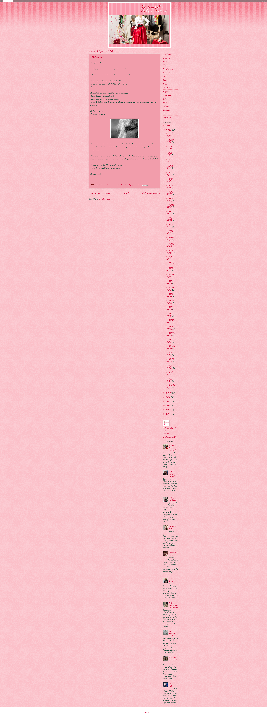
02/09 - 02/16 (171, 354)
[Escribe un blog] (143, 185)
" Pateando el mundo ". (173, 553)
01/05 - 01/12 (170, 386)
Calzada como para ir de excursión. (173, 605)
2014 (168, 414)
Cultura (165, 99)
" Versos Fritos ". (172, 580)
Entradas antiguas (151, 193)
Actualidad (167, 54)
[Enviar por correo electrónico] (142, 185)
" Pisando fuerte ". (172, 527)
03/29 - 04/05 (170, 328)
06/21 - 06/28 (170, 251)
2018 (168, 397)
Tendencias (166, 58)
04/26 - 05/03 (170, 302)
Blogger (146, 712)
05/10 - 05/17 (170, 288)
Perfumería (167, 117)
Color (165, 84)
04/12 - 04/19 (170, 315)
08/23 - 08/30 (170, 206)
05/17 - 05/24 (170, 282)
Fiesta (165, 80)
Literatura (166, 110)
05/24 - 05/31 (170, 275)
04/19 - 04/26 (170, 308)
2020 (169, 130)
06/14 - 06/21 (170, 258)
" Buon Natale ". (172, 684)
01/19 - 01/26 (170, 373)
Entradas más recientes (100, 193)
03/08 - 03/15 (170, 341)
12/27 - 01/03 (170, 134)
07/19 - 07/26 (170, 225)
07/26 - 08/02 (170, 219)
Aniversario (167, 95)
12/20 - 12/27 (170, 141)
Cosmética (166, 87)
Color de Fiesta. (168, 114)
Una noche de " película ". (173, 659)
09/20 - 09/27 (171, 186)
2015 (168, 410)
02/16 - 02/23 (170, 347)
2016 (168, 405)
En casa (165, 102)
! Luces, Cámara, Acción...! (172, 447)
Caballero (166, 106)
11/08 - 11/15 (170, 160)
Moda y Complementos (170, 73)
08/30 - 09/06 (170, 199)
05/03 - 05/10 (170, 295)
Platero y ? (97, 57)
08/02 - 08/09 (170, 212)
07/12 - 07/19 (170, 232)
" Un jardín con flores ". (173, 499)
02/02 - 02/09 (171, 360)
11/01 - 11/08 (170, 167)
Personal (166, 61)
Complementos (168, 69)
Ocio (164, 76)
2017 (168, 401)
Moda (165, 65)
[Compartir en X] (145, 185)
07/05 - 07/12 (170, 238)
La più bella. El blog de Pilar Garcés (169, 431)
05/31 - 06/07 (170, 269)
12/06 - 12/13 (170, 154)
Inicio (127, 193)
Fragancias (166, 91)
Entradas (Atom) (104, 199)
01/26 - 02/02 (170, 367)
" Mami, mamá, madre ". (172, 473)
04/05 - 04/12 (170, 321)
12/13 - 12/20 (170, 147)
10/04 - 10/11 (170, 180)
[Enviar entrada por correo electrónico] (138, 185)
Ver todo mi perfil (169, 437)
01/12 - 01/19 (170, 380)
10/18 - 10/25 (170, 173)
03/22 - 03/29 (170, 334)
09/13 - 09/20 (170, 193)
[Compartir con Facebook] (146, 185)
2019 (168, 393)
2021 (168, 125)
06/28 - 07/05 (170, 245)
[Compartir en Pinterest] (147, 185)
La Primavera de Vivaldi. (173, 633)
